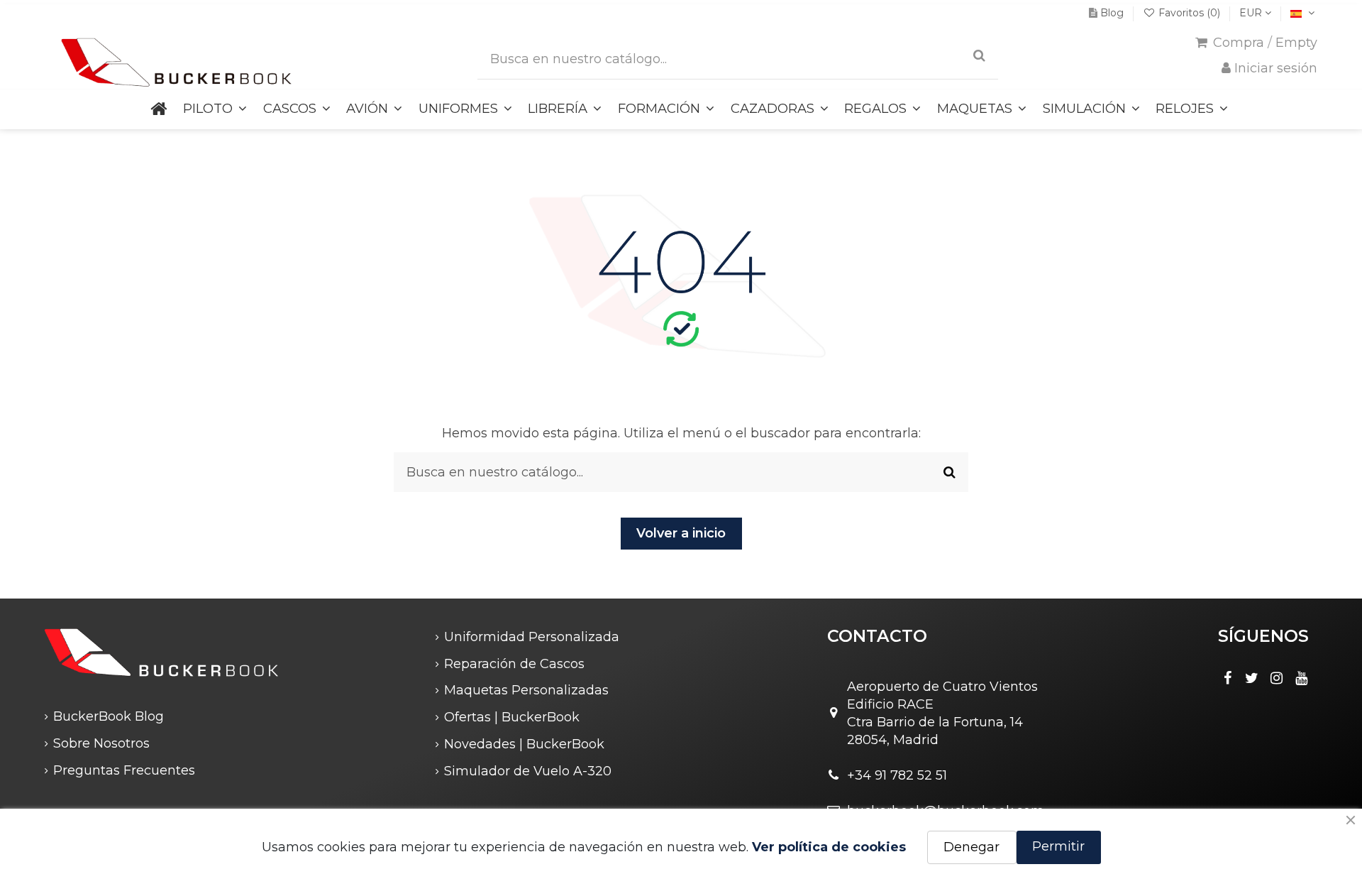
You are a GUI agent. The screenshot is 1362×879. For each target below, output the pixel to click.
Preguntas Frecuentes (124, 770)
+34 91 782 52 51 (897, 775)
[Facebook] (1227, 678)
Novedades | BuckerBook (524, 744)
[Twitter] (1252, 678)
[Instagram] (1277, 678)
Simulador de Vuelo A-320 (527, 771)
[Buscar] (979, 56)
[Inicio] (159, 109)
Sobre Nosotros (101, 743)
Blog (1111, 12)
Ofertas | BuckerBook (512, 717)
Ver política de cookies (829, 847)
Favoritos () (1189, 12)
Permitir (1058, 846)
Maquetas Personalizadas (526, 690)
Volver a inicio (681, 533)
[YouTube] (1301, 678)
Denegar (971, 847)
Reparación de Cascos (514, 664)
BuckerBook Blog (108, 716)
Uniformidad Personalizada (531, 637)
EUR (1252, 12)
